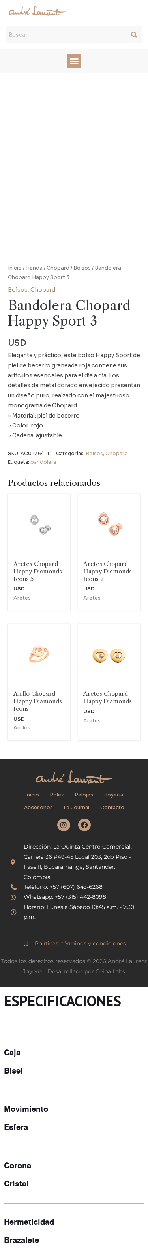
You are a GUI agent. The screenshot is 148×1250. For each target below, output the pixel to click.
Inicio (15, 268)
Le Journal (76, 807)
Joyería (113, 795)
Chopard (58, 268)
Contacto (112, 807)
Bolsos (82, 268)
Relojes (84, 795)
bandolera (43, 462)
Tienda (34, 268)
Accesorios (38, 807)
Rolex (57, 795)
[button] (74, 61)
